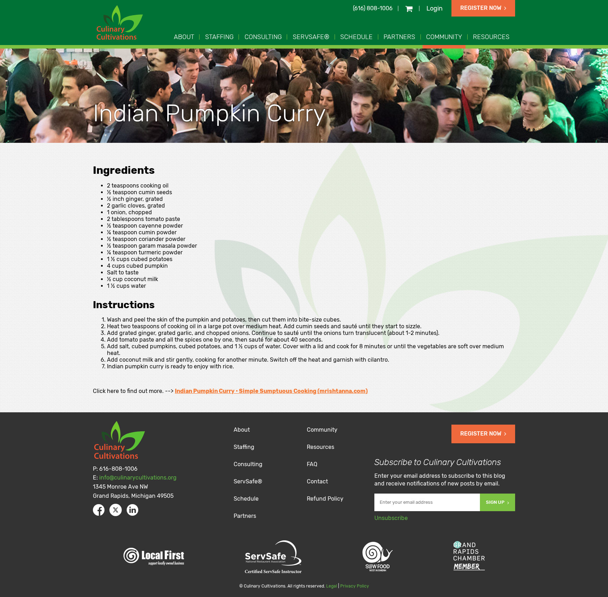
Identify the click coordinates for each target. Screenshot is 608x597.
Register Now (480, 8)
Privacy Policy (354, 586)
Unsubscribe (391, 518)
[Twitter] (115, 510)
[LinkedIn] (132, 510)
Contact (317, 481)
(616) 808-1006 (373, 8)
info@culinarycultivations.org (138, 477)
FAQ (312, 464)
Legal (331, 586)
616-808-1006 (118, 468)
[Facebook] (98, 510)
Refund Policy (325, 498)
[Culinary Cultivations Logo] (120, 23)
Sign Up (495, 502)
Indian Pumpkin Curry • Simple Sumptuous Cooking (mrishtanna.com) (271, 391)
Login (434, 8)
